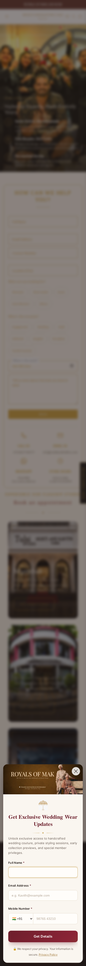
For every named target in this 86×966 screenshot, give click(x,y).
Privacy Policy (48, 954)
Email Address (19, 885)
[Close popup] (76, 771)
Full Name (16, 862)
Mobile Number (20, 908)
